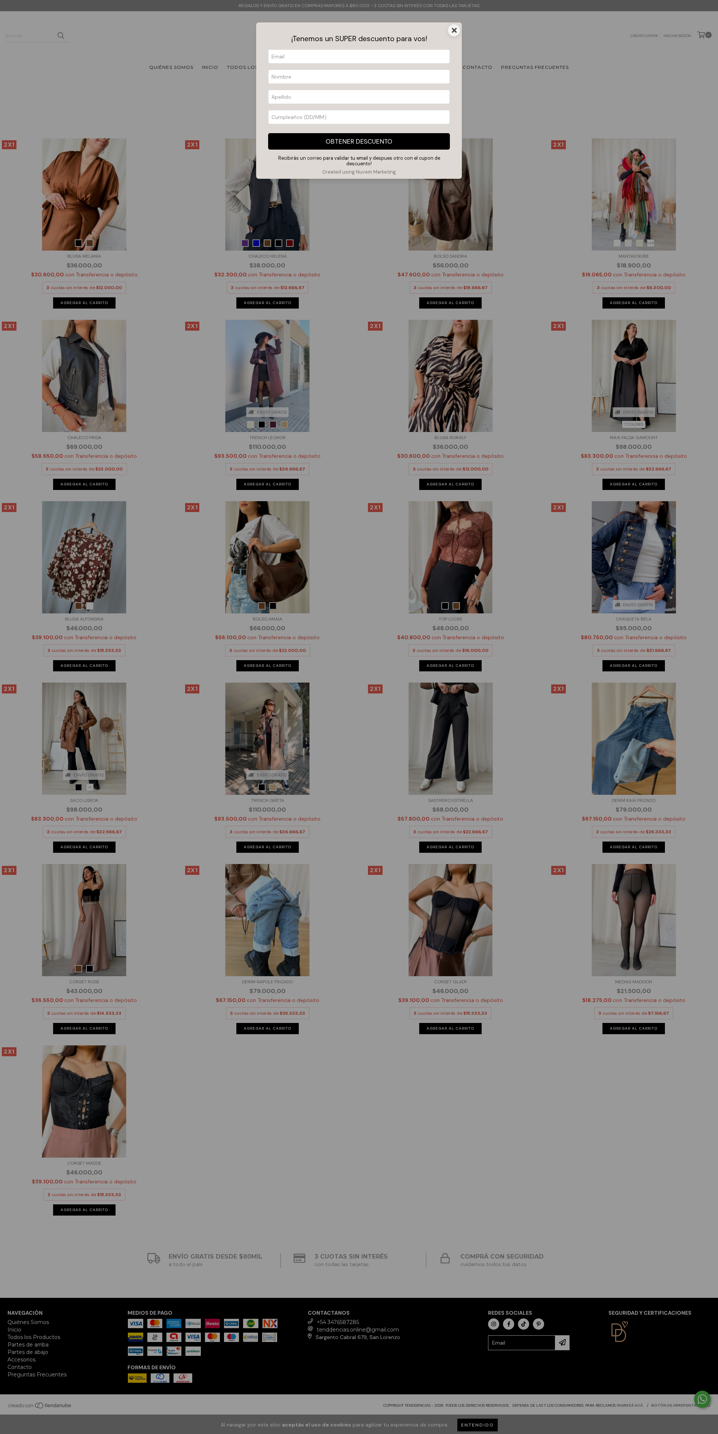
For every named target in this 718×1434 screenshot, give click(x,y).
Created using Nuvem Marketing (359, 172)
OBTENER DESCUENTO (359, 141)
